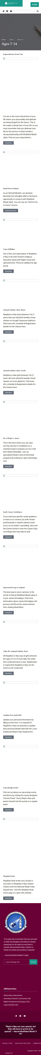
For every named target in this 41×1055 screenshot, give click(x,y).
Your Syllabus (9, 249)
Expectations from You (13, 54)
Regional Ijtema (7, 1043)
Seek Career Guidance (12, 512)
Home (3, 40)
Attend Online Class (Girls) (14, 370)
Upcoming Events (10, 787)
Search (33, 962)
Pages (11, 40)
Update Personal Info (12, 715)
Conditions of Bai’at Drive (23, 1043)
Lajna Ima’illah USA (11, 1005)
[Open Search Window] (37, 11)
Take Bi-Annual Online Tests (15, 651)
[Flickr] (7, 11)
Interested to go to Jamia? (14, 587)
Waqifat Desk (9, 876)
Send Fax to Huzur (11, 188)
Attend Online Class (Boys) (14, 310)
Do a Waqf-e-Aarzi (11, 438)
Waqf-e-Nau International (13, 995)
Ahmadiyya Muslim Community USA (17, 999)
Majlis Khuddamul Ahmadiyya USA (17, 1002)
